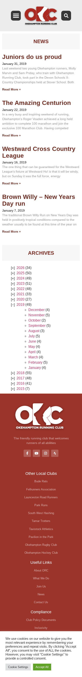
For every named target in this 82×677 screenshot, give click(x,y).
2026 (20, 268)
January (34, 367)
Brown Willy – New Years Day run (38, 200)
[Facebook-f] (27, 453)
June (32, 341)
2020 (20, 299)
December (36, 310)
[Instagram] (45, 453)
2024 (20, 278)
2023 (20, 283)
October (34, 320)
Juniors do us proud (32, 56)
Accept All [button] (42, 667)
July (31, 336)
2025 (20, 273)
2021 (20, 294)
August (33, 331)
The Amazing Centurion (36, 102)
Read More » (11, 89)
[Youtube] (36, 453)
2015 (20, 389)
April (32, 352)
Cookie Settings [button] (18, 667)
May (31, 346)
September (36, 325)
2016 (20, 383)
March (33, 357)
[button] (16, 16)
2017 (20, 378)
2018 (20, 373)
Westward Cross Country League (38, 152)
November (36, 315)
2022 (20, 289)
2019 (20, 304)
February (35, 362)
